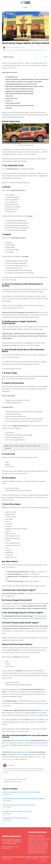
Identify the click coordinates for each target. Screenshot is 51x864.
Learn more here (12, 843)
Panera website (42, 149)
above (39, 710)
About (29, 859)
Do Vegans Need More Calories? (13, 781)
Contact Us (35, 859)
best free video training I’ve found (20, 740)
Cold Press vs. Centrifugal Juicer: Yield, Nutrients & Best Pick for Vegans (21, 792)
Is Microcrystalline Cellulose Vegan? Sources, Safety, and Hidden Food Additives (23, 798)
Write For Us (44, 861)
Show (46, 56)
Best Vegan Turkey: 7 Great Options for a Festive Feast (17, 811)
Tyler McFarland (9, 47)
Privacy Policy (43, 859)
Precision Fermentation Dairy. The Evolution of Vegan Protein (19, 805)
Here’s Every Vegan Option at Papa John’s (15, 779)
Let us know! (44, 50)
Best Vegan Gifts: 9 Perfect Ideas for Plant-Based (15, 818)
